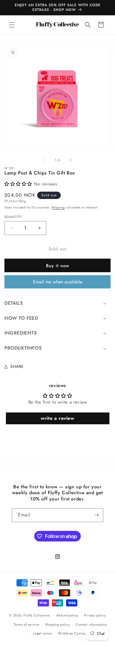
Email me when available (57, 281)
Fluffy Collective (37, 615)
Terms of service (26, 624)
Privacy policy (95, 615)
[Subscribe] (96, 515)
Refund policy (67, 615)
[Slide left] (44, 160)
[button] (11, 24)
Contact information (91, 624)
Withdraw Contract (73, 633)
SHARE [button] (17, 366)
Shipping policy (57, 624)
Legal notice (42, 633)
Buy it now (57, 265)
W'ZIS (9, 168)
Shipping (58, 207)
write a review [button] (57, 418)
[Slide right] (70, 160)
